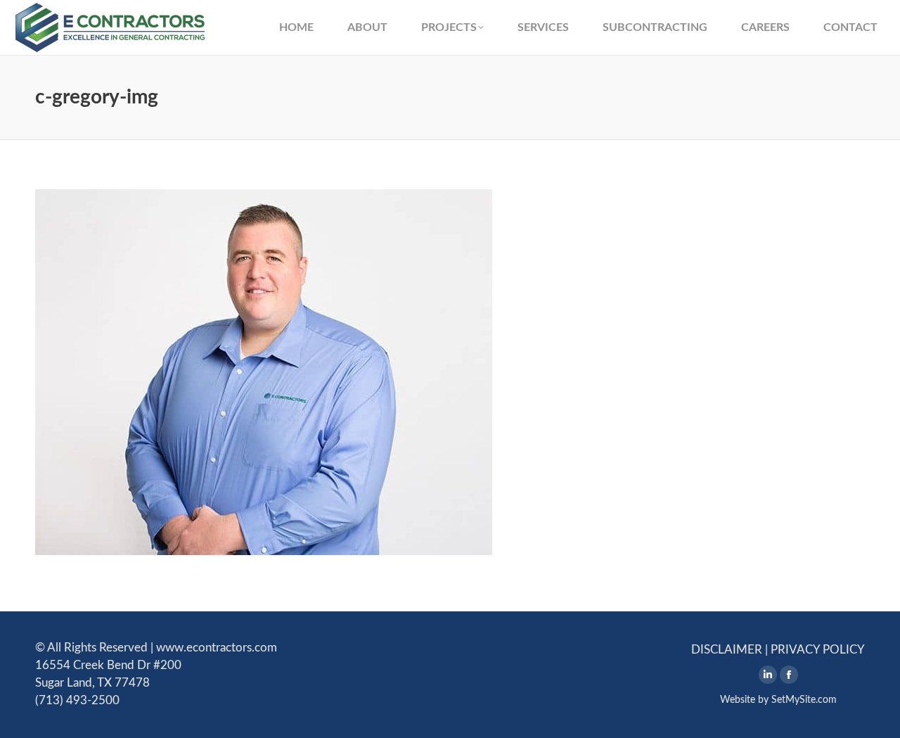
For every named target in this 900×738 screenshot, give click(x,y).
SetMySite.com (804, 700)
